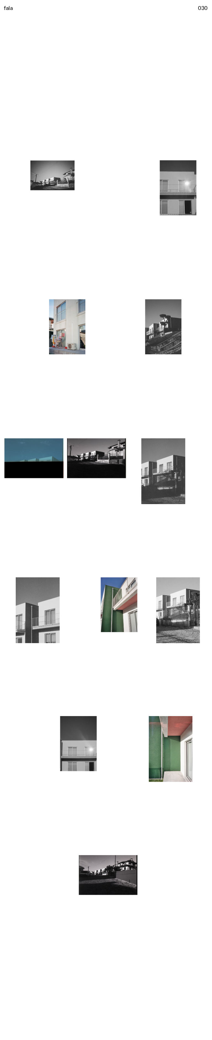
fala (8, 7)
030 (203, 7)
